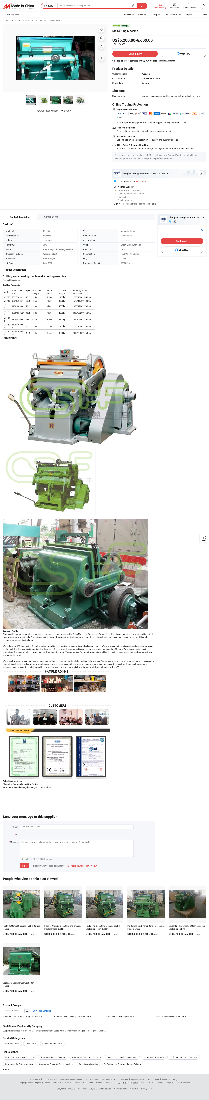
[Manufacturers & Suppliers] (18, 6)
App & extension (171, 14)
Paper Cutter (55, 20)
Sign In (117, 203)
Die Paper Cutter (12, 1043)
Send (24, 865)
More (5, 1069)
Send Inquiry (135, 53)
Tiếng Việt (169, 1082)
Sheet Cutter (30, 1043)
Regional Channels (138, 1079)
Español (47, 1082)
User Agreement (120, 1089)
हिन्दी (142, 1082)
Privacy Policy (146, 1089)
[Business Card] (202, 229)
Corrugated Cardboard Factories (86, 1057)
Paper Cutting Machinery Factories (122, 1057)
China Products (49, 1079)
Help (155, 14)
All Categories (13, 14)
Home (5, 20)
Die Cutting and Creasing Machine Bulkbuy (122, 1064)
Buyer (140, 14)
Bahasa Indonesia (183, 1082)
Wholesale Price (108, 1079)
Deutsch (99, 1082)
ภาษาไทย (151, 1082)
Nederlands (109, 1082)
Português (57, 1082)
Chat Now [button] (185, 53)
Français (67, 1082)
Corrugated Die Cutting (153, 1057)
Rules (204, 14)
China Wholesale (92, 1079)
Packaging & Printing (19, 20)
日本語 (135, 1082)
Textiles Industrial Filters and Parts (170, 1016)
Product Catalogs (43, 1010)
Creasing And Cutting (88, 1064)
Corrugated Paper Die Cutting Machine (56, 1064)
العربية (119, 1082)
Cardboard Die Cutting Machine (183, 1057)
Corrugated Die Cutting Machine (19, 1064)
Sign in (203, 7)
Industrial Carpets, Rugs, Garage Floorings (21, 1016)
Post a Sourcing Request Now (82, 865)
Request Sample (167, 60)
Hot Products (35, 1079)
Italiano (90, 1082)
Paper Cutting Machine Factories (19, 1057)
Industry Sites (123, 1079)
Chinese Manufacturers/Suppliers (70, 1079)
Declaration (134, 1089)
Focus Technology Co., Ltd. (85, 1089)
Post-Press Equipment (38, 20)
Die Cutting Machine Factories (53, 1057)
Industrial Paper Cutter (52, 1043)
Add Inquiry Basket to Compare (55, 110)
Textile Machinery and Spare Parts (119, 1016)
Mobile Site (166, 1079)
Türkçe (160, 1082)
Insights (176, 1079)
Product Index (153, 1079)
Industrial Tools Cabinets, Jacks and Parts (72, 1016)
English (38, 1082)
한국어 (127, 1082)
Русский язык (79, 1082)
